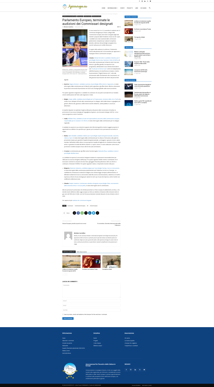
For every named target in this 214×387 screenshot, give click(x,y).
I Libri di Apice (97, 343)
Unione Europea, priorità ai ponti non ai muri (74, 223)
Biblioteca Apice (97, 345)
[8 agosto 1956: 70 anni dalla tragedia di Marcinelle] (129, 64)
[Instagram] (142, 1)
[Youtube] (150, 1)
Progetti (130, 8)
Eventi (122, 8)
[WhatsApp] (82, 213)
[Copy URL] (97, 213)
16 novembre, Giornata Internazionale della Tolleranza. (109, 224)
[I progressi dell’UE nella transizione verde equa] (129, 72)
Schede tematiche (87, 16)
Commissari (70, 205)
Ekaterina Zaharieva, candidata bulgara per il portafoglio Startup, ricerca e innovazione (94, 168)
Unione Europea (93, 205)
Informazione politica (96, 16)
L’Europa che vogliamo (131, 343)
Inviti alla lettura (66, 353)
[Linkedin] (145, 1)
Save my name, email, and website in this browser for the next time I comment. (85, 314)
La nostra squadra (129, 340)
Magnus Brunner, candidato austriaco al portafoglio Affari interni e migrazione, (91, 84)
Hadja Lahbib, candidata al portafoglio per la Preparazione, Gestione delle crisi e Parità (94, 99)
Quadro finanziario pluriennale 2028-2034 (73, 348)
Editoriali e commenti (68, 340)
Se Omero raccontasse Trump (89, 269)
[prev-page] (63, 274)
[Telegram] (93, 213)
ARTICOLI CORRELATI (69, 252)
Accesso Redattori (136, 385)
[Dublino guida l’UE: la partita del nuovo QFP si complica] (129, 103)
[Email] (74, 213)
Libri (136, 8)
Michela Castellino (68, 26)
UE (87, 205)
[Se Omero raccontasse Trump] (91, 261)
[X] (147, 1)
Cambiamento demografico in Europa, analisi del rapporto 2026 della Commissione (142, 94)
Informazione (112, 8)
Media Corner (66, 350)
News (63, 338)
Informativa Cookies (147, 385)
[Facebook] (139, 1)
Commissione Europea (80, 205)
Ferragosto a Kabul (107, 269)
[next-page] (66, 274)
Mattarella (65, 345)
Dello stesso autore (82, 252)
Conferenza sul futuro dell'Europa (75, 14)
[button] (150, 8)
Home (103, 8)
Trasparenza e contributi (131, 345)
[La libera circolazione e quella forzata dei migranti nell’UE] (71, 261)
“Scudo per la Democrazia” (99, 69)
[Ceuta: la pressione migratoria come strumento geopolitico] (129, 86)
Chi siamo (143, 8)
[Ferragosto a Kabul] (111, 261)
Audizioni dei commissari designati (82, 200)
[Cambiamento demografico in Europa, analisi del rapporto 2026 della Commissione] (129, 95)
